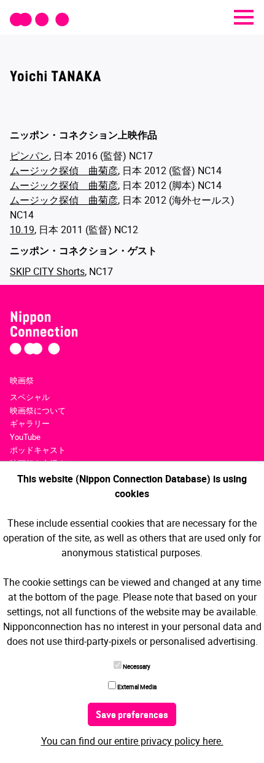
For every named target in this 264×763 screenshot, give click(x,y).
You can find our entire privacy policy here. (132, 741)
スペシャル (30, 396)
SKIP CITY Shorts (47, 271)
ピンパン (29, 155)
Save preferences (132, 716)
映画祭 (22, 380)
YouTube (25, 436)
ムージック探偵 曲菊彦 (64, 170)
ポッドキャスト (38, 449)
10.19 (22, 229)
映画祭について (38, 410)
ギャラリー (30, 423)
